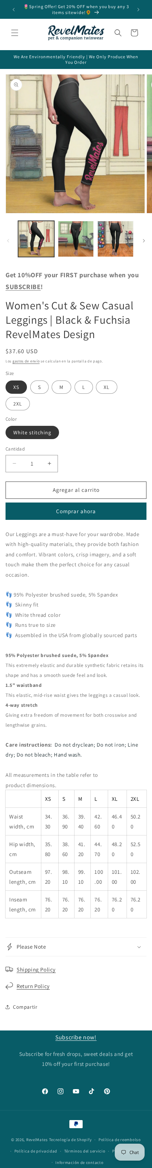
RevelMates (37, 1139)
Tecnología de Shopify (70, 1139)
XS (16, 387)
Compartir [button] (25, 1007)
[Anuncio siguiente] (138, 9)
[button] (15, 33)
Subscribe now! (75, 1037)
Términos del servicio (85, 1151)
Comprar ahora (76, 511)
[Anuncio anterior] (14, 9)
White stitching (32, 432)
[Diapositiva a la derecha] (144, 241)
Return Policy (33, 986)
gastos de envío (26, 361)
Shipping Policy (36, 969)
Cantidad (15, 449)
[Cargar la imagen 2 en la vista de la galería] (76, 239)
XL (107, 387)
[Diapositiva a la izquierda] (8, 241)
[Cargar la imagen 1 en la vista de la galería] (36, 239)
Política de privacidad (35, 1151)
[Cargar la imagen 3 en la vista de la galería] (115, 239)
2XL (17, 403)
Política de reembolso (120, 1139)
